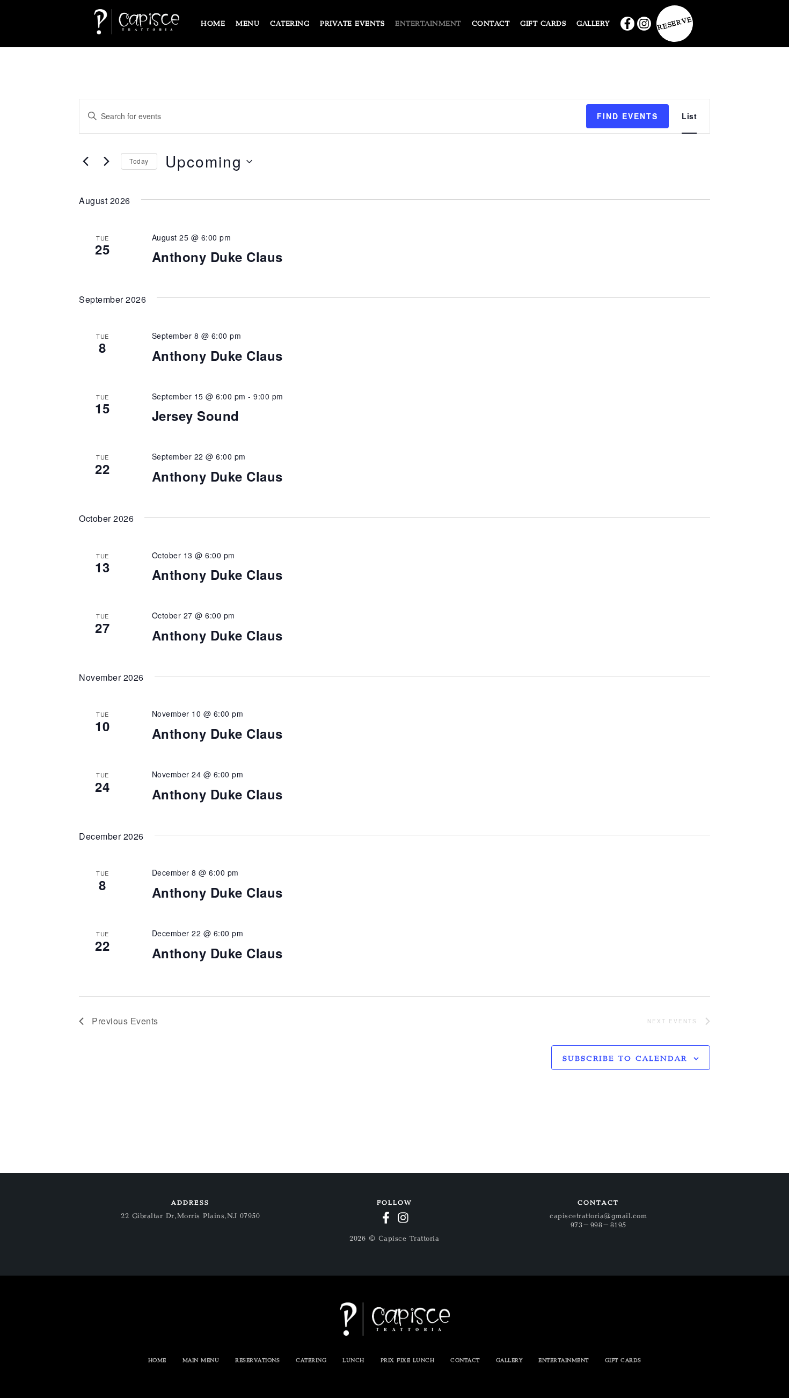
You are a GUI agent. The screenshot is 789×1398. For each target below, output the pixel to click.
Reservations (257, 1360)
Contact (465, 1360)
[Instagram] (644, 24)
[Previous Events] (85, 161)
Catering (311, 1360)
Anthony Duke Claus (217, 256)
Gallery (509, 1360)
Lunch (353, 1360)
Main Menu (201, 1360)
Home (157, 1360)
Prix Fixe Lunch (408, 1360)
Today (139, 160)
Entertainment (563, 1360)
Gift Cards (623, 1360)
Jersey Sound (195, 415)
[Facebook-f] (627, 24)
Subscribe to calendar (624, 1058)
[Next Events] (106, 161)
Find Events (627, 116)
